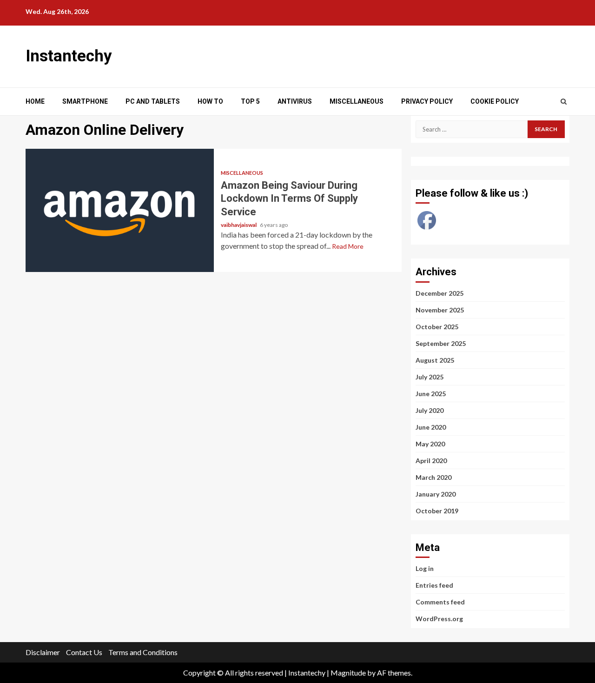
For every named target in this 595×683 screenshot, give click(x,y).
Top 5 (250, 101)
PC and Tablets (153, 101)
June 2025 (431, 394)
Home (35, 101)
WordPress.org (439, 619)
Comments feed (440, 602)
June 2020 (431, 427)
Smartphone (85, 101)
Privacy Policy (427, 101)
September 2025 (441, 343)
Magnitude (348, 672)
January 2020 (436, 494)
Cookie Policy (494, 101)
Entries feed (434, 585)
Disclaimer (43, 652)
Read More (348, 246)
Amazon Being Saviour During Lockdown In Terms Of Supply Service (120, 210)
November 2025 (440, 310)
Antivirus (295, 101)
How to (210, 101)
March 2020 (433, 477)
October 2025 (437, 327)
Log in (425, 568)
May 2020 (430, 444)
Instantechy (69, 56)
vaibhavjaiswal (239, 224)
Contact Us (84, 652)
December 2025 (439, 293)
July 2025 (429, 377)
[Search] (563, 101)
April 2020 (431, 460)
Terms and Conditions (143, 652)
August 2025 (435, 360)
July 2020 (429, 410)
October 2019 (437, 511)
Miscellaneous (356, 101)
